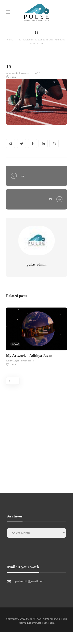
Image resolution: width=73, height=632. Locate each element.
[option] (36, 336)
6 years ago (26, 360)
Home (10, 39)
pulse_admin (12, 73)
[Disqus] (36, 436)
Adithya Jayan (12, 360)
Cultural (15, 344)
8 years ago (24, 73)
